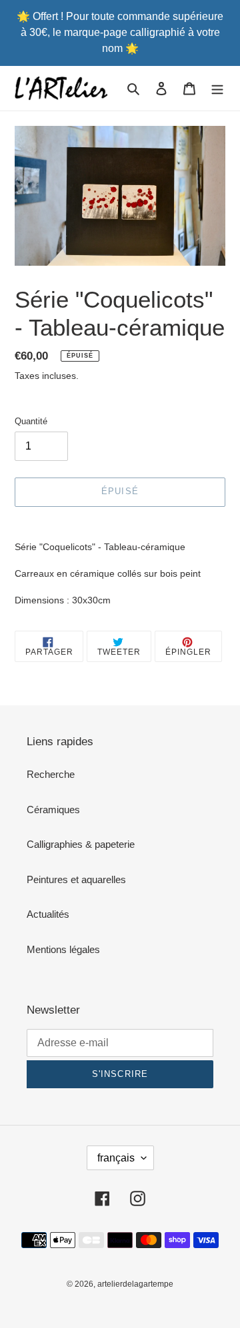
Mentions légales (63, 949)
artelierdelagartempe (135, 1284)
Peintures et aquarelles (76, 879)
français (116, 1157)
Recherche (51, 774)
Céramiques (53, 809)
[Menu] (217, 88)
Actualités (48, 914)
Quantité (31, 421)
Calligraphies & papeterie (81, 844)
